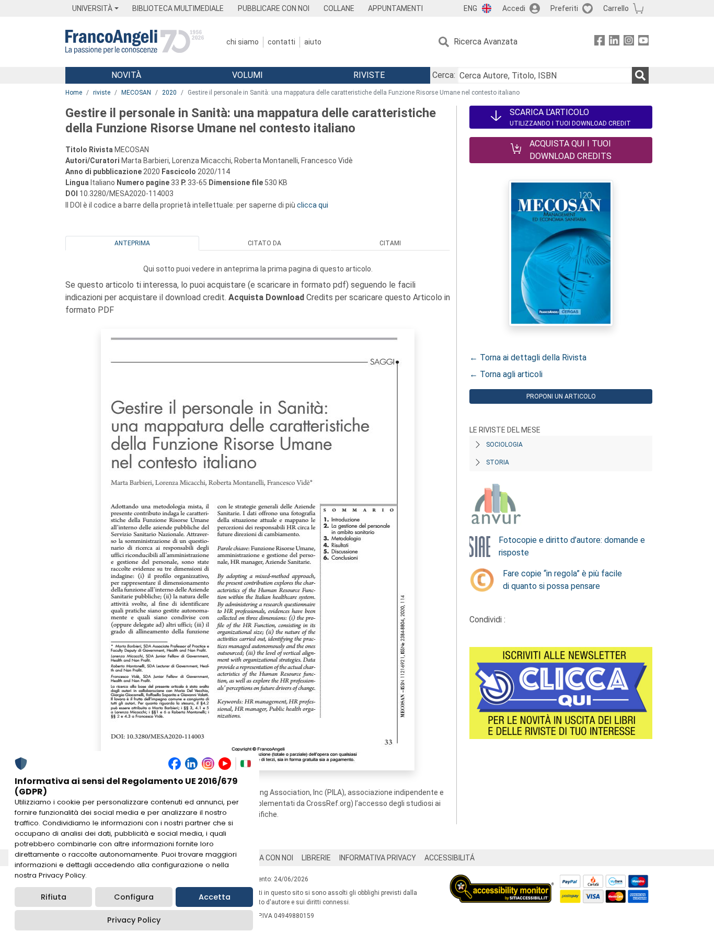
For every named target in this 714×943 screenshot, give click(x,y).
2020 (169, 92)
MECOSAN (136, 92)
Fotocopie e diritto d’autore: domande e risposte (572, 546)
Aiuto (312, 42)
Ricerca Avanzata (485, 42)
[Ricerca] (640, 75)
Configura (134, 897)
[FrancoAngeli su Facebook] (599, 42)
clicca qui (312, 205)
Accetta (215, 897)
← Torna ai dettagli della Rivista (527, 357)
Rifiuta (53, 897)
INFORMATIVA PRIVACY (377, 858)
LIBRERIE (316, 858)
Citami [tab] (390, 243)
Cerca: (443, 75)
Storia (497, 462)
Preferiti (564, 8)
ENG (470, 8)
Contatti (281, 42)
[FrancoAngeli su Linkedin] (614, 42)
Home (73, 92)
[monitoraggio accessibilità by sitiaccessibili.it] (502, 880)
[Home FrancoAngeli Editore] (134, 42)
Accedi (513, 8)
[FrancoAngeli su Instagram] (629, 42)
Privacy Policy (133, 920)
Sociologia (504, 444)
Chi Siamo (242, 42)
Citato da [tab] (264, 243)
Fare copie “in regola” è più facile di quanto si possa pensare (562, 580)
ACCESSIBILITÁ (449, 858)
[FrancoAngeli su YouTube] (643, 42)
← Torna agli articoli (506, 374)
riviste (101, 92)
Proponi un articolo (561, 396)
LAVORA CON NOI (265, 858)
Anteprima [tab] (132, 243)
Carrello (616, 8)
